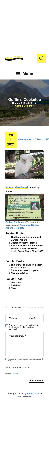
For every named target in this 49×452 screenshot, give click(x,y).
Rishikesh (16, 285)
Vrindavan (16, 282)
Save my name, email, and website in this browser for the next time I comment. (25, 327)
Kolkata (9, 187)
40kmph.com (33, 393)
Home (15, 103)
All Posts (25, 103)
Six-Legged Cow (19, 273)
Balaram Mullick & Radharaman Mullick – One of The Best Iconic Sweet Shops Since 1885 (27, 249)
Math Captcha (12, 367)
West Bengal (21, 187)
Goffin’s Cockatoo (14, 222)
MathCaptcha (15, 373)
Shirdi (14, 288)
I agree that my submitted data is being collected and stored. (25, 360)
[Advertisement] (24, 24)
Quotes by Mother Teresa (24, 243)
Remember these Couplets (24, 270)
